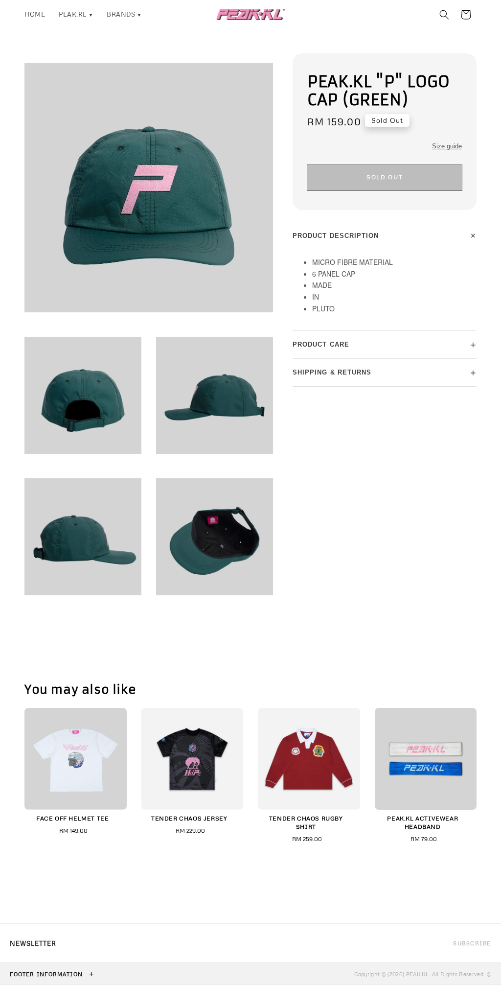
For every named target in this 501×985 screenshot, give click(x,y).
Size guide (447, 146)
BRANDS (124, 14)
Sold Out (384, 177)
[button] (444, 14)
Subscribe (472, 943)
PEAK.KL (76, 14)
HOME (34, 14)
